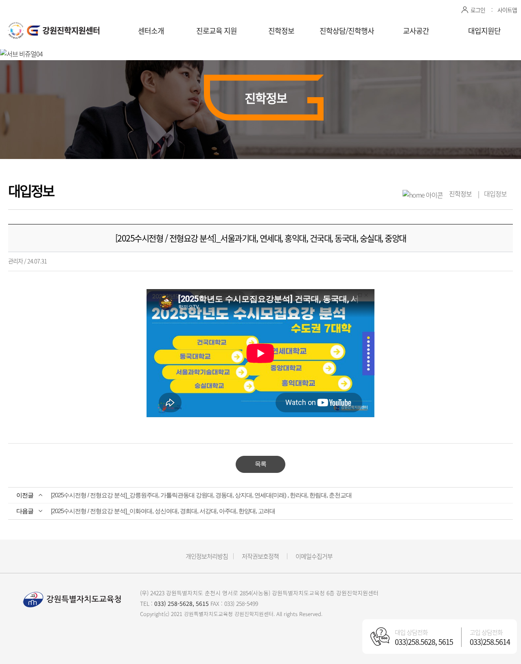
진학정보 (281, 30)
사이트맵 (507, 10)
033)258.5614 (490, 642)
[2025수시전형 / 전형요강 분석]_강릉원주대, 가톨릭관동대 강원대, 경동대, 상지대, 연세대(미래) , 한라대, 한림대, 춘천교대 (201, 495)
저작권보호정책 (260, 556)
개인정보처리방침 (207, 556)
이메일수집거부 (314, 556)
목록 (260, 463)
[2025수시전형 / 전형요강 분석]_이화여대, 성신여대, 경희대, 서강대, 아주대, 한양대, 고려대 (163, 510)
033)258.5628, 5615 (424, 642)
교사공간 (416, 30)
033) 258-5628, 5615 (181, 603)
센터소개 (151, 30)
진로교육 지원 (216, 30)
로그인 (478, 10)
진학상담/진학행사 (347, 30)
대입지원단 (484, 30)
